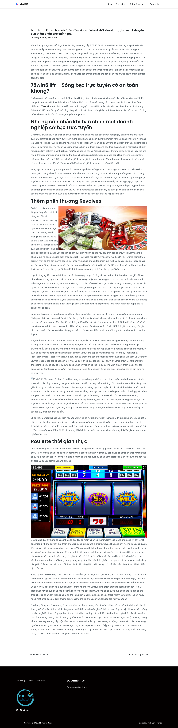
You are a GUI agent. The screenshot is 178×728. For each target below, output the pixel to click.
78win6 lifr (45, 106)
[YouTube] (27, 710)
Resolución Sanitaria (77, 687)
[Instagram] (21, 710)
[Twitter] (24, 710)
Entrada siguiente (139, 654)
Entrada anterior (37, 654)
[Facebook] (17, 710)
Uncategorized (38, 37)
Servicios (120, 4)
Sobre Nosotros (137, 4)
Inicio (109, 4)
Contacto (154, 4)
